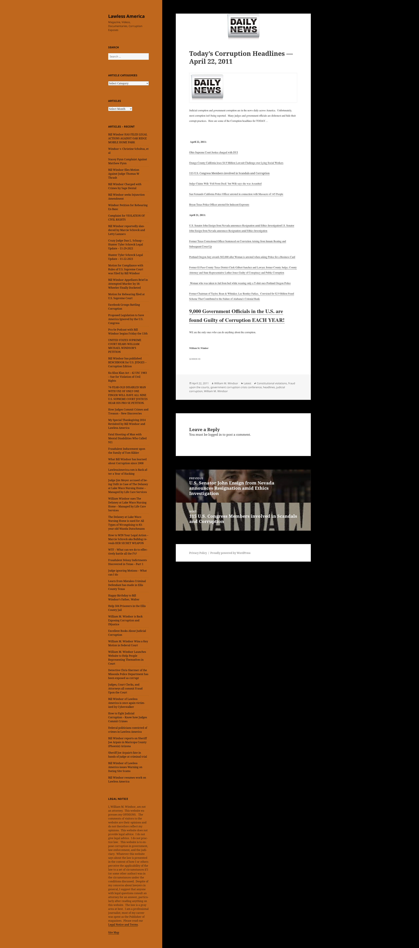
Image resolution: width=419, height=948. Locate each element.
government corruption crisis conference (236, 387)
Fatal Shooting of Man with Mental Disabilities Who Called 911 (127, 438)
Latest (247, 383)
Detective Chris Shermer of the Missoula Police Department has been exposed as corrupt (128, 674)
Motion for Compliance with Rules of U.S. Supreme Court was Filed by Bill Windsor (125, 269)
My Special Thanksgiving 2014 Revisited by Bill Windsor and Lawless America (127, 424)
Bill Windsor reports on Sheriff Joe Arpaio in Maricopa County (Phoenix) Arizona (127, 742)
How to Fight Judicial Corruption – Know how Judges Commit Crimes (127, 717)
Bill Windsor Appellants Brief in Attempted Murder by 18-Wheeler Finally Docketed (128, 283)
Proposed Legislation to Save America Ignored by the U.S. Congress (126, 319)
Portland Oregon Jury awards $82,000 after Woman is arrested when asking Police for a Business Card (242, 257)
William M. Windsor (226, 383)
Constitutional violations (272, 383)
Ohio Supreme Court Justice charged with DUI (213, 152)
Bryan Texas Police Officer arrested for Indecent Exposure (219, 204)
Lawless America (126, 16)
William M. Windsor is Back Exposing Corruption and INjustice (125, 620)
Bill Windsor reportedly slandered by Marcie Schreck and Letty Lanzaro (126, 230)
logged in (215, 434)
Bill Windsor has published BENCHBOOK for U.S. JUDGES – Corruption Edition (127, 362)
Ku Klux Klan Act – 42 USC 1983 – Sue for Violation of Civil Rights (127, 376)
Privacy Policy (198, 553)
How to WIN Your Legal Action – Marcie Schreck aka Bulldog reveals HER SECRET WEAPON (128, 539)
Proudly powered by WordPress (230, 553)
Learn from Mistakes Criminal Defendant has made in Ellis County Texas (127, 585)
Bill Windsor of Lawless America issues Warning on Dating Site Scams (125, 767)
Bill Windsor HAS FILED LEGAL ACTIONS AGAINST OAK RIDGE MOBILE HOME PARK (127, 138)
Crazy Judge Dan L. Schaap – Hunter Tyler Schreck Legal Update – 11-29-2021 (126, 244)
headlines (269, 387)
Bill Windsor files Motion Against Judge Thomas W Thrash (123, 173)
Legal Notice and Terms (123, 924)
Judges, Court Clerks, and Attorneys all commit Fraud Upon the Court (125, 688)
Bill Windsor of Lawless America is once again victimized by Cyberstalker (126, 703)
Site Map (113, 932)
